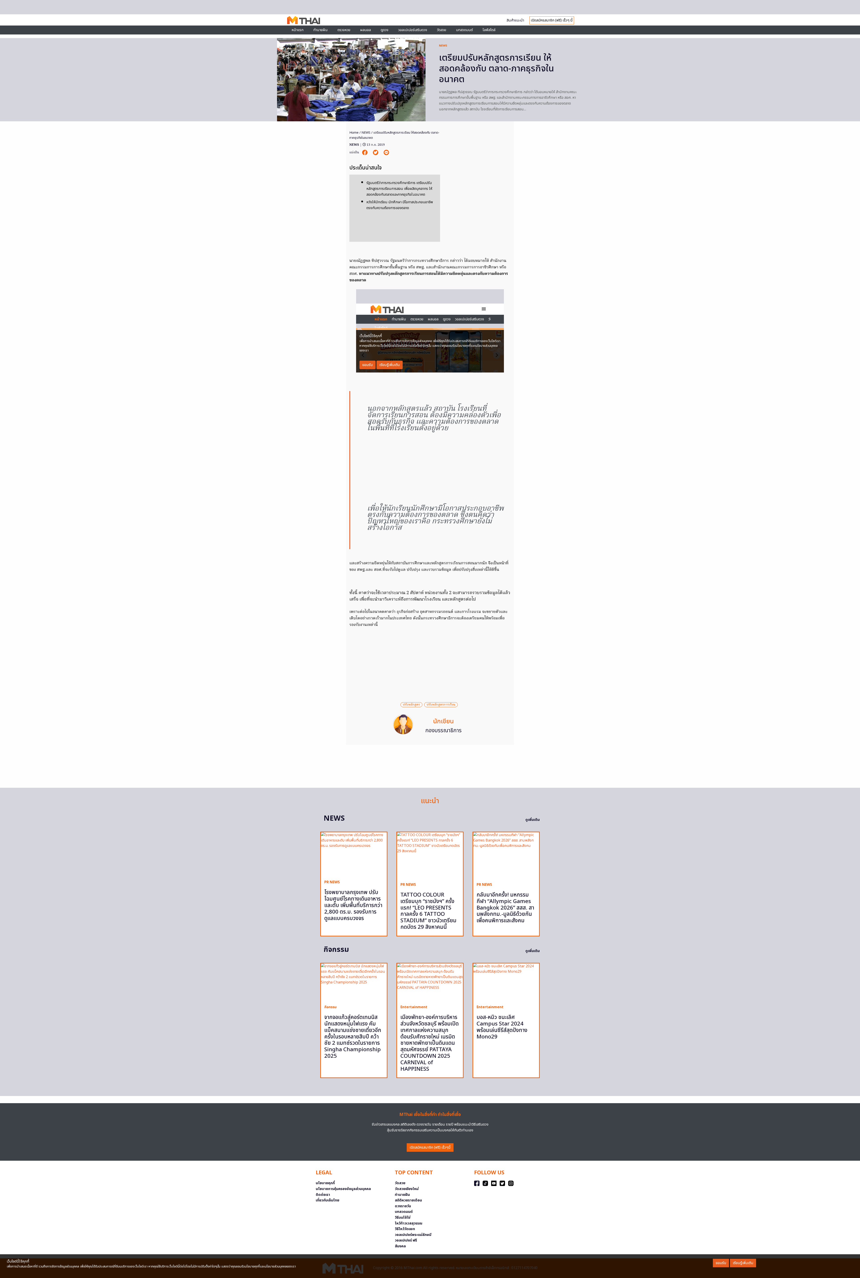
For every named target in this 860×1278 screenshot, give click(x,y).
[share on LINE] (386, 152)
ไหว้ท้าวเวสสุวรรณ (408, 1223)
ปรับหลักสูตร (411, 704)
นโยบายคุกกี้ (325, 1183)
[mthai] (303, 20)
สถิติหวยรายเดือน (408, 1200)
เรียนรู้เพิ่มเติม (743, 1263)
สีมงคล (400, 1246)
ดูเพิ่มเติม (532, 819)
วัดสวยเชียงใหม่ (407, 1189)
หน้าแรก (297, 30)
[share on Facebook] (365, 152)
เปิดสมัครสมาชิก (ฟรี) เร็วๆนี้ (430, 1147)
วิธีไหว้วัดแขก (405, 1229)
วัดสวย (441, 30)
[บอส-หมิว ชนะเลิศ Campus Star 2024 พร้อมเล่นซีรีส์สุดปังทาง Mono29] (506, 982)
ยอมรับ (721, 1263)
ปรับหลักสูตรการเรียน (441, 704)
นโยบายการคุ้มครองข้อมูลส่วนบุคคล (343, 1189)
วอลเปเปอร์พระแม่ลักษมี (413, 1234)
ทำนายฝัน (320, 30)
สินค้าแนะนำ (515, 20)
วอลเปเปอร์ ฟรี (406, 1240)
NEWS (443, 45)
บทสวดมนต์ (464, 30)
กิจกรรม (330, 1007)
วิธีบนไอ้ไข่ (403, 1217)
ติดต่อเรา (323, 1194)
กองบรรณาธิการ (443, 731)
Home (354, 132)
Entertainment (413, 1007)
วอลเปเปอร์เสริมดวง (412, 30)
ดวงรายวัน (403, 1206)
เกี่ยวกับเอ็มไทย (327, 1200)
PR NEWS (332, 882)
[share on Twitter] (376, 152)
